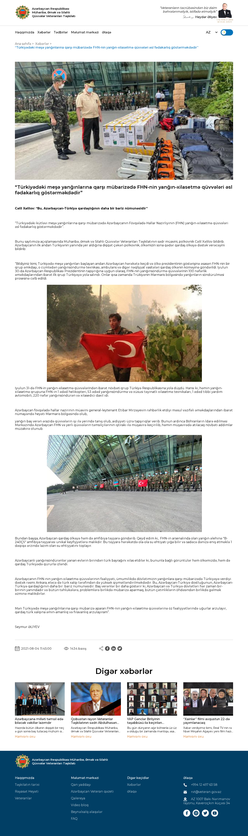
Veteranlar (23, 798)
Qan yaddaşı (81, 785)
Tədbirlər (61, 32)
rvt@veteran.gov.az (205, 792)
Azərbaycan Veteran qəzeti (92, 791)
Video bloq (80, 805)
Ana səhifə (23, 44)
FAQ (74, 818)
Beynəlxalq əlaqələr (86, 812)
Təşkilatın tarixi (27, 785)
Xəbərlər (44, 32)
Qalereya (78, 798)
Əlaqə (106, 32)
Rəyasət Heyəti (27, 791)
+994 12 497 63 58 (203, 785)
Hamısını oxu (25, 736)
